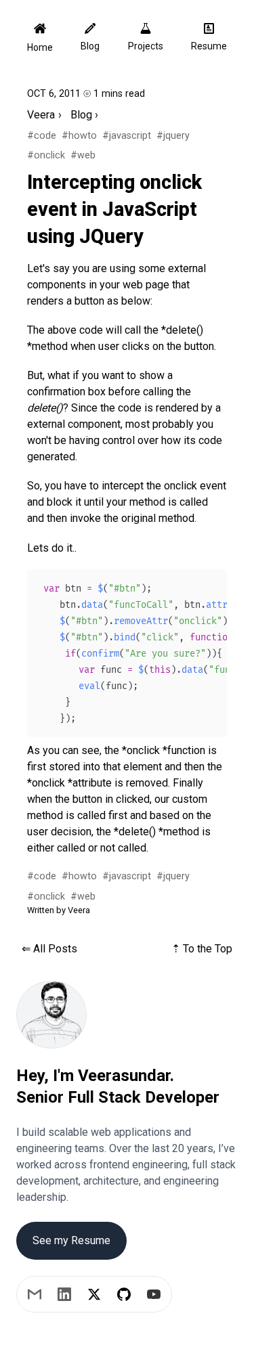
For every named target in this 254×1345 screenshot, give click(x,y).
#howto (79, 135)
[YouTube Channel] (154, 1294)
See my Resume (71, 1240)
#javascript (126, 135)
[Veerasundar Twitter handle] (94, 1294)
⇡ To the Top (201, 948)
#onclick (46, 155)
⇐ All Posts (49, 948)
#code (41, 135)
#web (83, 155)
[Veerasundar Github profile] (124, 1294)
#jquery (173, 135)
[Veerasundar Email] (34, 1294)
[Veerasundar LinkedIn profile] (64, 1294)
